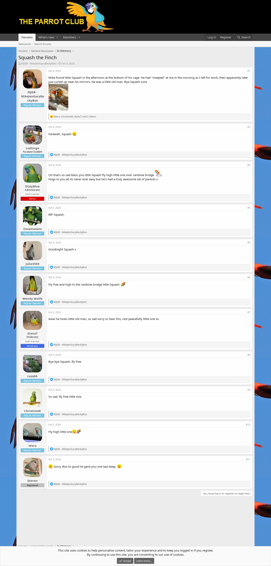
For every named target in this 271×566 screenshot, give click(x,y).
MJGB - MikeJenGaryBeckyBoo (39, 63)
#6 (248, 277)
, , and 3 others (75, 116)
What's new (46, 37)
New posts (24, 44)
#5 (248, 242)
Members (69, 37)
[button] (57, 37)
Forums (27, 37)
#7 (248, 312)
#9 (248, 390)
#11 (248, 459)
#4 (248, 207)
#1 (248, 71)
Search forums (42, 44)
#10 (248, 424)
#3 (248, 165)
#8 (248, 355)
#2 (248, 127)
